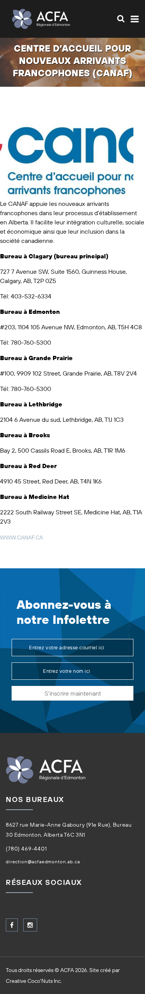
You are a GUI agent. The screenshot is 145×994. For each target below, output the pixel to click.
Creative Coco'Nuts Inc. (34, 980)
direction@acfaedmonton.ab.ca (43, 861)
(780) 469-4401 (26, 848)
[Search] (121, 18)
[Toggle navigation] (133, 19)
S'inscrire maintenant (72, 693)
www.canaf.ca (21, 537)
